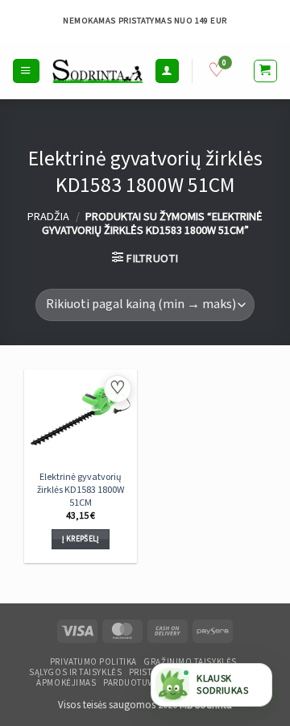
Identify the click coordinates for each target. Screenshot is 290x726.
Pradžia (48, 216)
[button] (26, 70)
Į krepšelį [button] (81, 539)
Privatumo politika (93, 662)
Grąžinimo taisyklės (189, 662)
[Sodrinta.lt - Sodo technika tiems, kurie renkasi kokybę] (97, 70)
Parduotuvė (130, 683)
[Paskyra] (166, 70)
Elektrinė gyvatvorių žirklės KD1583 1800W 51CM (81, 489)
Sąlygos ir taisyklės (75, 672)
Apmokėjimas (66, 683)
